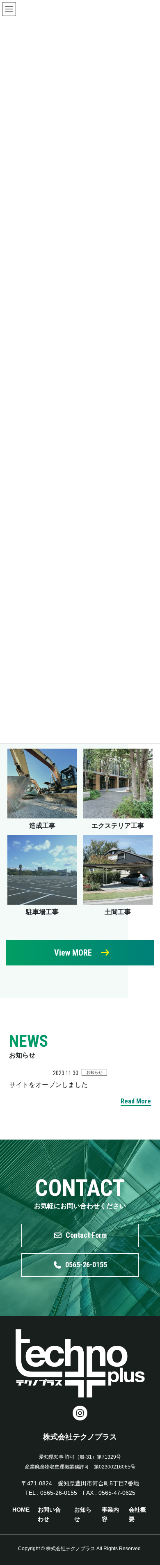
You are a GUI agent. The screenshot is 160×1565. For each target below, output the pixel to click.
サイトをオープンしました (48, 1084)
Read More (136, 1101)
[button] (80, 1235)
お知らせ (94, 1072)
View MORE (73, 953)
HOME (21, 1509)
